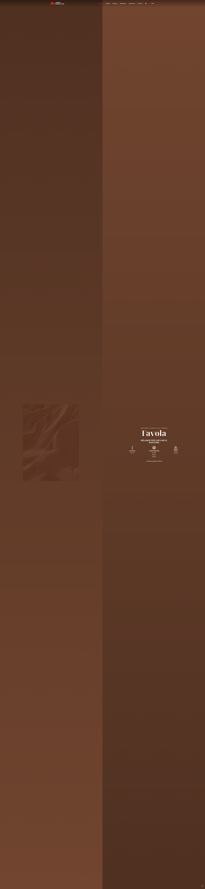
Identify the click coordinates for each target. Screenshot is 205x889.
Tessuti (101, 3)
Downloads (132, 3)
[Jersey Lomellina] (57, 3)
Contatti (140, 3)
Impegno (115, 3)
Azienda (108, 3)
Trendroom (123, 3)
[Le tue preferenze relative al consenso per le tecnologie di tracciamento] (202, 886)
